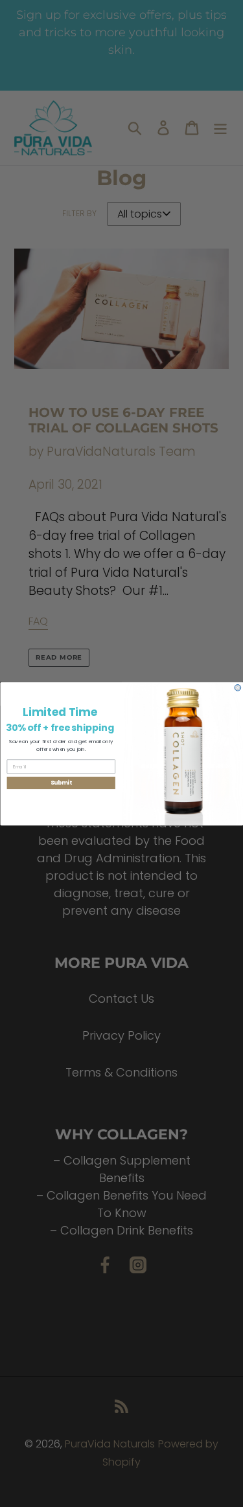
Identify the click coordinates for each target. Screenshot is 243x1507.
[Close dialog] (238, 687)
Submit (60, 783)
